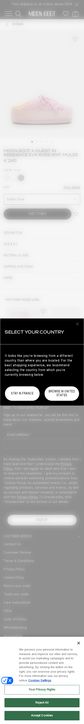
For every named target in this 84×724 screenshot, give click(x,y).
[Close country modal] (77, 324)
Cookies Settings (39, 680)
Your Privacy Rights (42, 689)
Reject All (41, 702)
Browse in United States (62, 393)
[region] (42, 680)
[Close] (79, 643)
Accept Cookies (42, 715)
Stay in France (22, 393)
